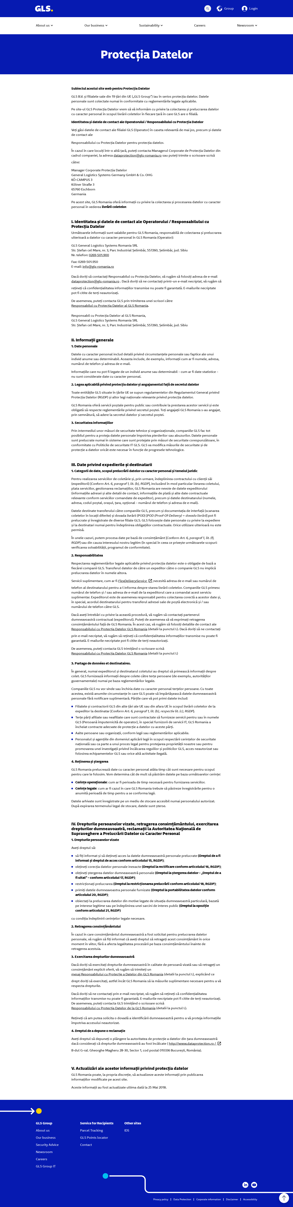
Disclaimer (232, 1199)
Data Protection (182, 1199)
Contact (86, 1145)
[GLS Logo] (44, 9)
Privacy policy (160, 1199)
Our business (46, 1137)
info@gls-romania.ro (98, 267)
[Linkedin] (245, 1185)
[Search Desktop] (207, 8)
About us (43, 1130)
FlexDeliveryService (133, 581)
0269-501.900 (99, 255)
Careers (41, 1159)
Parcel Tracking (91, 1130)
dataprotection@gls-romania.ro (138, 155)
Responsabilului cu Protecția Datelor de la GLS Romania (113, 1008)
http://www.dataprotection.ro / (193, 1043)
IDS (126, 1130)
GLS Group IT (46, 1166)
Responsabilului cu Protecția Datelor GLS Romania (109, 629)
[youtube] (254, 1185)
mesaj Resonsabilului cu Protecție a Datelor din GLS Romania (117, 974)
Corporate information (208, 1199)
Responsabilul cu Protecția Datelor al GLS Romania (109, 306)
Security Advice (47, 1145)
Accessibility (250, 1199)
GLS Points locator (94, 1137)
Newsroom (44, 1152)
